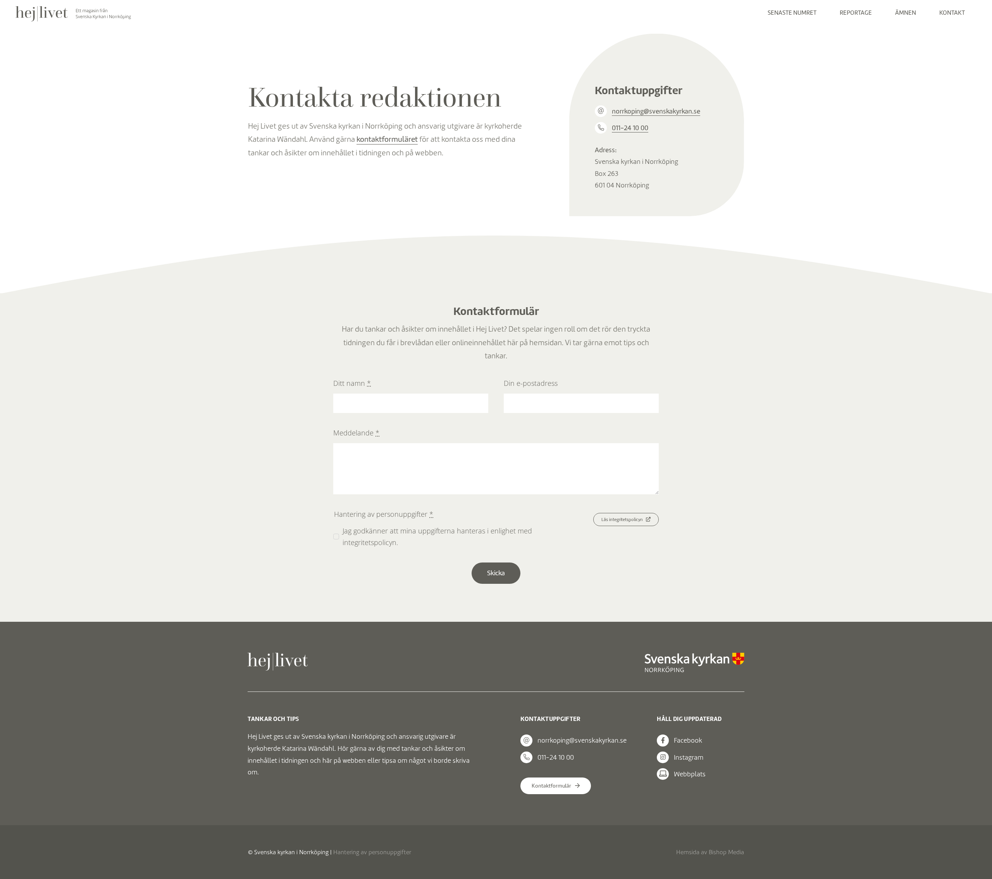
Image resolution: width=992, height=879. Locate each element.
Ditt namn (352, 383)
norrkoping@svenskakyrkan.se (656, 111)
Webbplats (690, 774)
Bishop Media (726, 852)
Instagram (688, 757)
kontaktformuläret (387, 139)
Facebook (688, 740)
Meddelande (356, 432)
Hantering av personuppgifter (372, 852)
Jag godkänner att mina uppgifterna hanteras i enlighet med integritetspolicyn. (437, 536)
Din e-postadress (531, 383)
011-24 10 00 (630, 128)
